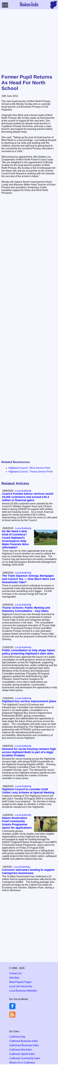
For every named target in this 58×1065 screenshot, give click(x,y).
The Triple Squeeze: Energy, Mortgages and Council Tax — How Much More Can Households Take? (28, 579)
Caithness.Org (17, 1036)
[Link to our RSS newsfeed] (12, 1014)
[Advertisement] (29, 42)
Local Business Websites (23, 990)
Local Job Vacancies (20, 986)
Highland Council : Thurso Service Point (31, 471)
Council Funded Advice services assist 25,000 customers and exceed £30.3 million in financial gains (27, 497)
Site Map (14, 977)
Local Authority (23, 490)
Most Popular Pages (20, 982)
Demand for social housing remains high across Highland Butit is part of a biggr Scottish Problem (29, 752)
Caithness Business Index (23, 1041)
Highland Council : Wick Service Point (29, 468)
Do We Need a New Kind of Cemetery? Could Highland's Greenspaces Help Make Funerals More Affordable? (15, 539)
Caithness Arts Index (20, 1049)
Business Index (29, 4)
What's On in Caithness (22, 1062)
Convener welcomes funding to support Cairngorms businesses (28, 871)
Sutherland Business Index (24, 1045)
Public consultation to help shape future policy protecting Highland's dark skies (28, 652)
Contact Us (15, 973)
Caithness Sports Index (22, 1054)
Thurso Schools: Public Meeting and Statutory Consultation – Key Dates (26, 609)
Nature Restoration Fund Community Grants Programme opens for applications (17, 822)
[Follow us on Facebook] (12, 1008)
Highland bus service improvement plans (29, 701)
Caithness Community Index (24, 1058)
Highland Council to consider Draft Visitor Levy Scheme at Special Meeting (28, 791)
